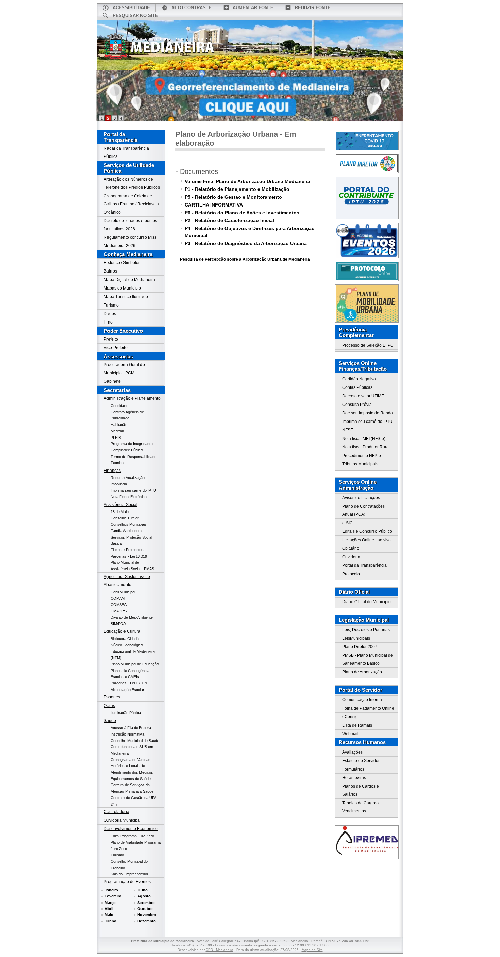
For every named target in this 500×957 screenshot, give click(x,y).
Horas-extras (354, 777)
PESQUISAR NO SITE (135, 15)
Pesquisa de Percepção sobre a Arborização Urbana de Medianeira (245, 259)
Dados (110, 313)
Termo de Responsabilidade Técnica (133, 460)
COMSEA (119, 605)
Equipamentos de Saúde (131, 779)
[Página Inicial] (159, 48)
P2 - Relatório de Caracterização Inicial (229, 220)
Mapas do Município (122, 288)
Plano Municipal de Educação (135, 664)
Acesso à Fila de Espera (131, 728)
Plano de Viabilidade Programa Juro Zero (136, 845)
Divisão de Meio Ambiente (132, 617)
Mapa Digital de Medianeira (129, 279)
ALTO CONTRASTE (191, 7)
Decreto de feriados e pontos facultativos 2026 (130, 224)
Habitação (119, 425)
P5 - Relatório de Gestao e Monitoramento (233, 197)
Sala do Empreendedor (129, 874)
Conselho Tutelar (125, 518)
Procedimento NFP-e (361, 455)
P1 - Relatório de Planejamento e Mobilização (237, 189)
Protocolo (351, 574)
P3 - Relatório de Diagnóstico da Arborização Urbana (246, 243)
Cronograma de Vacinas (130, 760)
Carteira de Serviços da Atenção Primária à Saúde (132, 788)
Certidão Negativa (359, 379)
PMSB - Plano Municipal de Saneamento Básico (367, 659)
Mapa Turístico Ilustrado (126, 296)
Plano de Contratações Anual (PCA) (363, 510)
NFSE (347, 430)
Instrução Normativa (127, 734)
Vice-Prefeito (116, 347)
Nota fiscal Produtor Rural (366, 447)
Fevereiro (113, 896)
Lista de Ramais (357, 725)
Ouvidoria (351, 557)
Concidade (119, 405)
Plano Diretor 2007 (359, 646)
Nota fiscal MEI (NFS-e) (363, 438)
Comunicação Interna (362, 699)
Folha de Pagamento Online (368, 708)
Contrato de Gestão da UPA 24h (133, 801)
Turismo (111, 305)
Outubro (145, 909)
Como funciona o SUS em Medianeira (132, 750)
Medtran (117, 431)
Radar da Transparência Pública (126, 152)
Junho (110, 921)
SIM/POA (118, 624)
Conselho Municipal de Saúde (135, 741)
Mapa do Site (312, 950)
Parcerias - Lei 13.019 (129, 556)
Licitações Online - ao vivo (366, 540)
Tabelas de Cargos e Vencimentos (361, 807)
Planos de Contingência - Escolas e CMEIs (131, 674)
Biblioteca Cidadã (125, 639)
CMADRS (119, 611)
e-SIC (347, 523)
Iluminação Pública (126, 713)
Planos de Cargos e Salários (360, 790)
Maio (109, 915)
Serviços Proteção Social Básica (131, 540)
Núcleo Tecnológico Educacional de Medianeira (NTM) (133, 651)
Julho (142, 890)
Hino (108, 322)
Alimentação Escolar (127, 690)
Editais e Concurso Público (367, 531)
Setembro (146, 903)
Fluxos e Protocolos (127, 550)
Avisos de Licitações (361, 497)
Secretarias (117, 390)
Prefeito (111, 339)
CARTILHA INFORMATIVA (214, 205)
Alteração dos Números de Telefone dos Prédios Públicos (132, 183)
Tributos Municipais (360, 464)
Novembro (146, 915)
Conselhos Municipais (129, 524)
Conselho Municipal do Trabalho (129, 864)
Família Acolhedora (126, 531)
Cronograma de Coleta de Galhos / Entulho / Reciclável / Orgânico (131, 204)
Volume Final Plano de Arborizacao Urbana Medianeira (247, 181)
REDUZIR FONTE (313, 7)
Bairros (110, 271)
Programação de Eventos (127, 881)
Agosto (144, 896)
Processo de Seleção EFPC (368, 345)
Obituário (350, 548)
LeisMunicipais (356, 638)
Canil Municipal (123, 592)
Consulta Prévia (357, 404)
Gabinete (112, 381)
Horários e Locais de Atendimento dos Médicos (132, 769)
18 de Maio (120, 512)
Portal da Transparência (120, 137)
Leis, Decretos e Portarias (366, 629)
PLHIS (116, 437)
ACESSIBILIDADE (131, 7)
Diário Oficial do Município (366, 601)
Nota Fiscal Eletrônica (129, 497)
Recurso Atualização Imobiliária (128, 481)
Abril (109, 909)
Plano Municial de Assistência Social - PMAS (132, 565)
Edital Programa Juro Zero (132, 836)
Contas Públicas (357, 387)
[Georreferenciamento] (250, 95)
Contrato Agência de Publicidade (127, 415)
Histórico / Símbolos (122, 262)
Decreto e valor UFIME (363, 396)
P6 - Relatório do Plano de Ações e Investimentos (242, 212)
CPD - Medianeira (219, 950)
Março (110, 903)
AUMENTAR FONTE (253, 7)
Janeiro (111, 890)
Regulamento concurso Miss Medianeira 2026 (130, 241)
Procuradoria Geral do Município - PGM (124, 368)
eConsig (350, 716)
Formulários (353, 769)
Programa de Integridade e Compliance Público (132, 447)
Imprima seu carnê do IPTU (133, 490)
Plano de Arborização (362, 672)
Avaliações (352, 752)
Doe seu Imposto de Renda (367, 413)
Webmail (350, 733)
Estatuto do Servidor (361, 760)
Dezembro (146, 921)
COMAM (118, 598)
